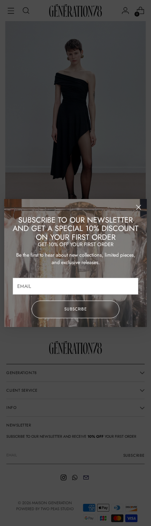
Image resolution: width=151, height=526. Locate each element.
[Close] (138, 207)
